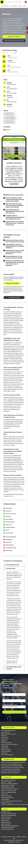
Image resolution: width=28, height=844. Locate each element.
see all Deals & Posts (14, 297)
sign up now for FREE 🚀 (14, 36)
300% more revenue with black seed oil (11, 771)
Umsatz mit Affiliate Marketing (8, 792)
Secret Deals (4, 794)
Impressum (4, 740)
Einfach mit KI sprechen (7, 829)
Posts (20, 5)
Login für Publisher (6, 818)
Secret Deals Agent (6, 822)
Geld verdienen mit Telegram (8, 780)
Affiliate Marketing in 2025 (7, 787)
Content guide (4, 746)
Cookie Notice (4, 737)
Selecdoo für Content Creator (8, 790)
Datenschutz (4, 739)
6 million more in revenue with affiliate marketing (13, 762)
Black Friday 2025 (5, 824)
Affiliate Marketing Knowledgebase (10, 825)
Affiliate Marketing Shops (7, 797)
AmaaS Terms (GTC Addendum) (9, 744)
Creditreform (4, 753)
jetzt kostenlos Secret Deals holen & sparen (14, 712)
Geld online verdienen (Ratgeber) (9, 783)
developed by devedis (14, 842)
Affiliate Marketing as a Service (9, 734)
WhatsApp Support (6, 812)
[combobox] (14, 706)
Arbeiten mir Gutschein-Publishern (9, 788)
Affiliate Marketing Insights (7, 827)
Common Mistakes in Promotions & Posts (11, 801)
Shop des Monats (5, 732)
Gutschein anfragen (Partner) (8, 813)
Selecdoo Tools (5, 820)
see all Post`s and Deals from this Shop (14, 40)
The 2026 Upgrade (6, 751)
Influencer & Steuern (6, 795)
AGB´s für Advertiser (6, 742)
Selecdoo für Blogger (6, 781)
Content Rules (4, 747)
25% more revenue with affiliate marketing (11, 765)
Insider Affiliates (5, 799)
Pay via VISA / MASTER (7, 754)
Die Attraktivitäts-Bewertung (8, 730)
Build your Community (6, 802)
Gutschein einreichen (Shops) (8, 815)
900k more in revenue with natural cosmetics (12, 767)
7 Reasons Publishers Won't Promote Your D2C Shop (14, 804)
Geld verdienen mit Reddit (7, 785)
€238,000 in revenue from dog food (10, 772)
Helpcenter (4, 735)
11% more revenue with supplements (10, 769)
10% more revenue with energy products (11, 764)
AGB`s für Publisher (6, 749)
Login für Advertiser (6, 817)
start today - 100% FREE (12, 283)
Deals (24, 5)
